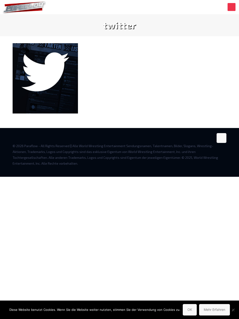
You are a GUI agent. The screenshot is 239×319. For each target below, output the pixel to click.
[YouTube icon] (215, 169)
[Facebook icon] (205, 169)
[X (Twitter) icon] (210, 169)
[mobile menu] (231, 7)
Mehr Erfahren (214, 310)
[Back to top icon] (221, 138)
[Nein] (233, 310)
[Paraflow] (24, 7)
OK (189, 310)
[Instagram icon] (220, 169)
